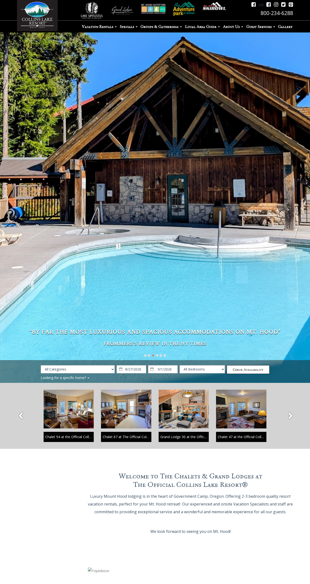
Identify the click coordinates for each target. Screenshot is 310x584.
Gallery (285, 26)
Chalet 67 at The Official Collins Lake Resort (137, 436)
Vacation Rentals (98, 26)
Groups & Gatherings (159, 26)
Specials (127, 26)
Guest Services (259, 26)
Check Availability (248, 369)
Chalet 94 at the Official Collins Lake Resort (79, 436)
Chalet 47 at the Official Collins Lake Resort (252, 436)
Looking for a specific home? (64, 377)
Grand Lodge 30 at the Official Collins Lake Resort (199, 436)
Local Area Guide (201, 26)
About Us (232, 26)
